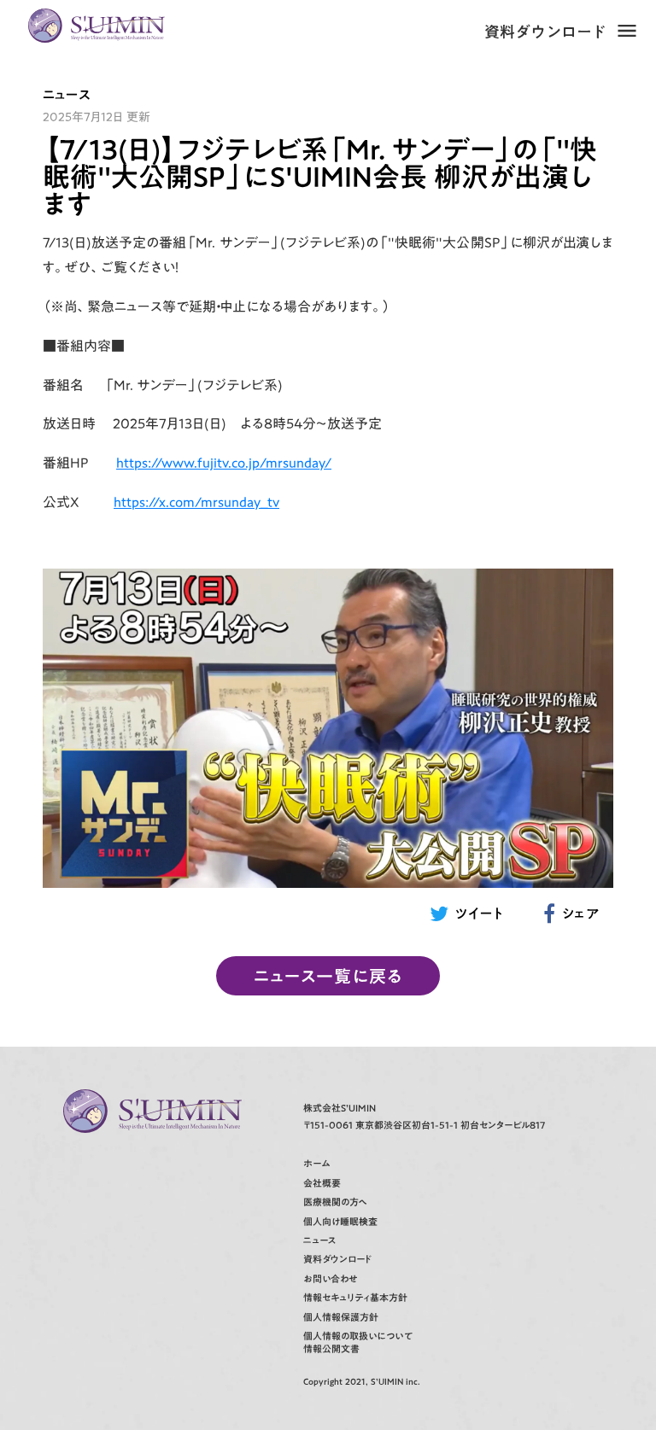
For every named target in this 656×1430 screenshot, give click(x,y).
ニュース (320, 1240)
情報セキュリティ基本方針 (355, 1298)
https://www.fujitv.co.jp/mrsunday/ (223, 462)
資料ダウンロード (545, 32)
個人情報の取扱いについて (358, 1336)
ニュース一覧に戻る (328, 976)
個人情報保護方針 (340, 1317)
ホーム (316, 1164)
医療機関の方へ (335, 1202)
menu (627, 31)
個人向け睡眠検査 (340, 1222)
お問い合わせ (330, 1279)
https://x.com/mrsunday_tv (196, 502)
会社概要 (322, 1183)
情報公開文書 (331, 1349)
